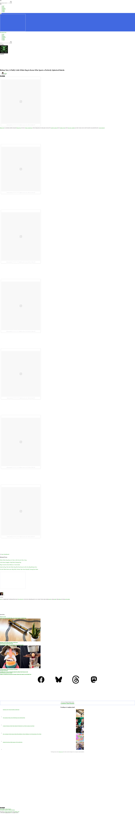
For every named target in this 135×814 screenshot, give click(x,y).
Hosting (3, 36)
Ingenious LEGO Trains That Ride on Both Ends (9, 642)
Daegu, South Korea (28, 127)
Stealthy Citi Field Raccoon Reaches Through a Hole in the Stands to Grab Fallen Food (15, 674)
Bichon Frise (19, 127)
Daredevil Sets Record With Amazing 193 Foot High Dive (12, 742)
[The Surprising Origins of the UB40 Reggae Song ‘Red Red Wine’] (6, 643)
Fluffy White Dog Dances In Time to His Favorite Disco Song (13, 560)
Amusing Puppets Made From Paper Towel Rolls (9, 669)
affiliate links (61, 751)
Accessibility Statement (4, 809)
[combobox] (5, 43)
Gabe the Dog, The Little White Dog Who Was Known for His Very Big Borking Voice (18, 567)
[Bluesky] (2, 76)
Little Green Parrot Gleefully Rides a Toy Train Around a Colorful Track (13, 618)
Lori (0, 599)
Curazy (2, 554)
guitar (55, 599)
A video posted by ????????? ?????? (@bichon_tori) (15, 467)
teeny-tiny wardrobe (71, 127)
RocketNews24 (6, 554)
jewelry (50, 599)
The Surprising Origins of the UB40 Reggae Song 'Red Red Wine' (14, 717)
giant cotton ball (102, 127)
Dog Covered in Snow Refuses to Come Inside (10, 564)
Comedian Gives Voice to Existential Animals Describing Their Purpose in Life (14, 671)
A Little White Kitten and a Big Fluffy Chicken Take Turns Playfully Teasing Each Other (19, 569)
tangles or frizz (62, 127)
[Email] (4, 76)
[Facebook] (0, 76)
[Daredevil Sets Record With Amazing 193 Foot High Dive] (80, 749)
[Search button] (11, 42)
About (3, 34)
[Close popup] (0, 13)
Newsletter (4, 37)
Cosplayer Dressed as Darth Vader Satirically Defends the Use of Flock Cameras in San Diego (18, 725)
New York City (20, 599)
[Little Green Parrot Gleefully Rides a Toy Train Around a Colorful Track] (3, 616)
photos (60, 599)
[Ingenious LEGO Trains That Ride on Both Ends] (80, 716)
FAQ (3, 35)
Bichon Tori (2, 127)
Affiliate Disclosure (11, 809)
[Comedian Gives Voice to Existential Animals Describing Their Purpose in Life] (4, 670)
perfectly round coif (54, 127)
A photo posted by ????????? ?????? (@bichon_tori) (15, 124)
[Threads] (3, 76)
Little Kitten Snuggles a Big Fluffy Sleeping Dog (10, 562)
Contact (3, 39)
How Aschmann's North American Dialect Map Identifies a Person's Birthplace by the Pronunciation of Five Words (22, 734)
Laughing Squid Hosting (67, 703)
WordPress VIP (16, 811)
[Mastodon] (94, 683)
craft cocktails (67, 599)
